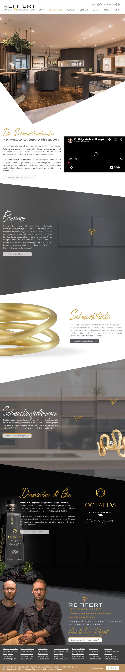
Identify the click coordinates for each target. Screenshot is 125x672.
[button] (74, 231)
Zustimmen (112, 668)
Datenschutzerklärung (53, 669)
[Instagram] (98, 4)
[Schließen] (122, 668)
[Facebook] (100, 4)
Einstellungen (97, 668)
